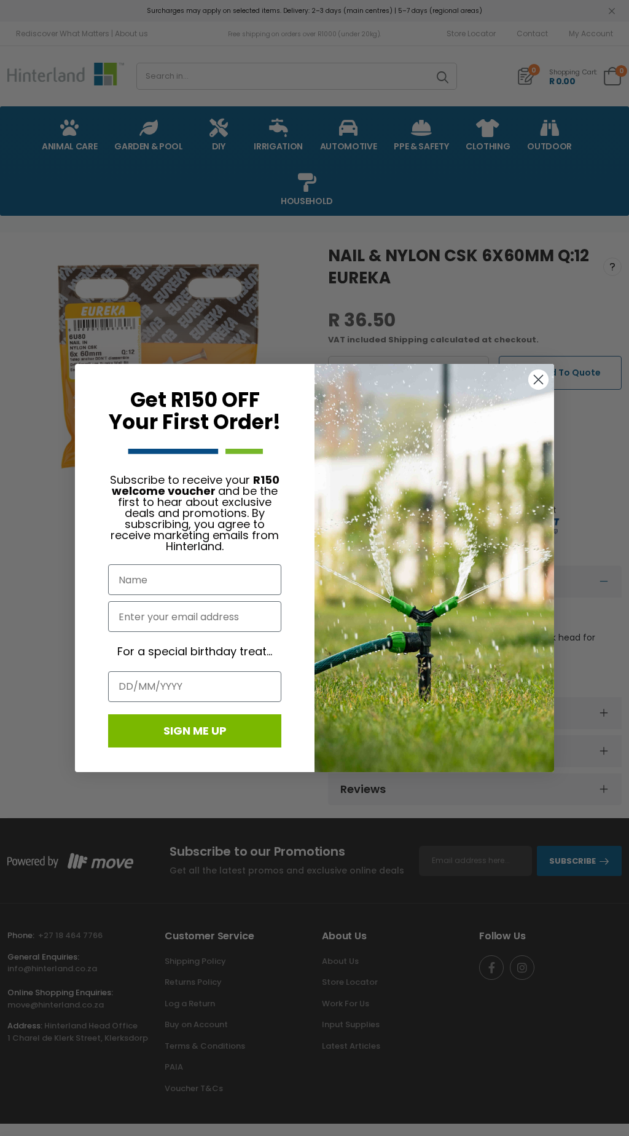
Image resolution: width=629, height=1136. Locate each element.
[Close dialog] (538, 379)
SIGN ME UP (195, 730)
